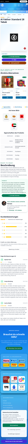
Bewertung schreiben (14, 249)
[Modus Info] (27, 12)
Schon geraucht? (15, 63)
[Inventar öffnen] (18, 5)
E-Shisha (11, 9)
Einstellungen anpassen (14, 434)
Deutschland (23, 1)
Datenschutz (6, 410)
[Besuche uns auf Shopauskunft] (21, 387)
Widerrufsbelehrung (8, 407)
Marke (9, 14)
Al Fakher (14, 14)
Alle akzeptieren (14, 425)
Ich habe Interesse (14, 195)
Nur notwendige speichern (14, 429)
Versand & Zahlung (7, 405)
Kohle (25, 9)
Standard (19, 14)
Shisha (3, 9)
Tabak (18, 9)
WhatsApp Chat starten (15, 348)
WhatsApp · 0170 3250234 (14, 210)
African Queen (6, 92)
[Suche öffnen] (22, 5)
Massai (17, 92)
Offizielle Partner (7, 403)
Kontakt (5, 400)
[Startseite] (2, 5)
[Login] (15, 5)
